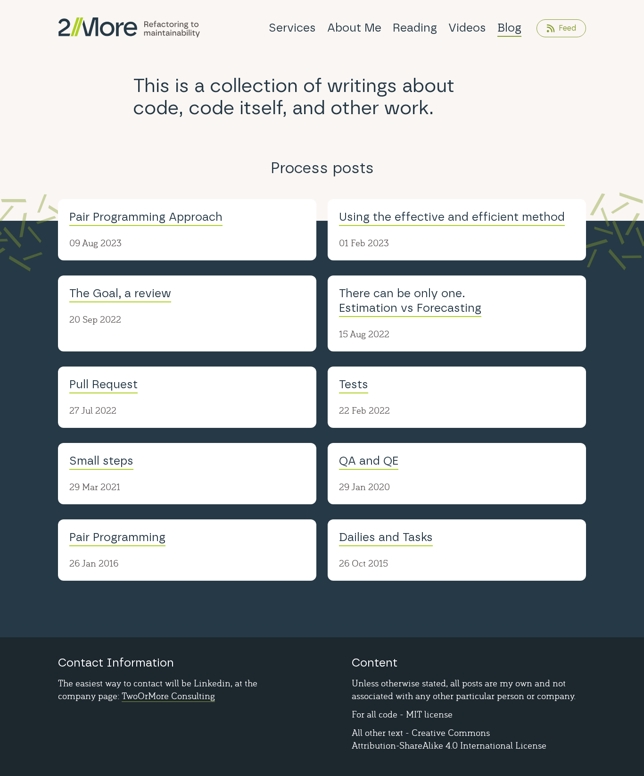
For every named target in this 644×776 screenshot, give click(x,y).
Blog (509, 28)
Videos (467, 28)
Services (292, 28)
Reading (415, 28)
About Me (354, 28)
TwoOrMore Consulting (168, 695)
